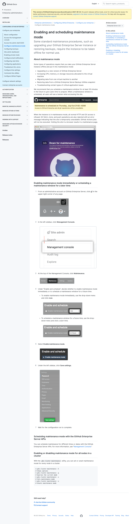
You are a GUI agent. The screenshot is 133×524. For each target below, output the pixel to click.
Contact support (42, 505)
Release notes (7, 135)
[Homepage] (81, 516)
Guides (5, 130)
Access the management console (12, 39)
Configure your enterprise (85, 23)
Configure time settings (12, 70)
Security (61, 515)
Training (117, 515)
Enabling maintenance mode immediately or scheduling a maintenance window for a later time (116, 38)
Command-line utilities (11, 73)
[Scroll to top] (128, 519)
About (127, 515)
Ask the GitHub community (45, 502)
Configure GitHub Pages (12, 76)
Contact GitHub (93, 515)
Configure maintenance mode (14, 46)
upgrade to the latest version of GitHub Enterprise (90, 14)
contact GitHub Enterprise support (44, 16)
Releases (5, 140)
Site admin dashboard (11, 52)
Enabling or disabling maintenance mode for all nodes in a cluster (117, 52)
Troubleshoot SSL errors (12, 67)
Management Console (82, 446)
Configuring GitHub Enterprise (64, 23)
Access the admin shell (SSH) (14, 43)
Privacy (54, 515)
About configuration (11, 35)
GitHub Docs (12, 4)
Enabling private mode (11, 55)
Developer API (109, 515)
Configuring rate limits (11, 61)
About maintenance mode (114, 33)
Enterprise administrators (12, 13)
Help (72, 515)
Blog (122, 515)
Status (67, 515)
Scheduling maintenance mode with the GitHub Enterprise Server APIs (117, 46)
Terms (49, 515)
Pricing (102, 515)
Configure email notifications (13, 58)
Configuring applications (12, 64)
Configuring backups (11, 49)
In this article (110, 31)
